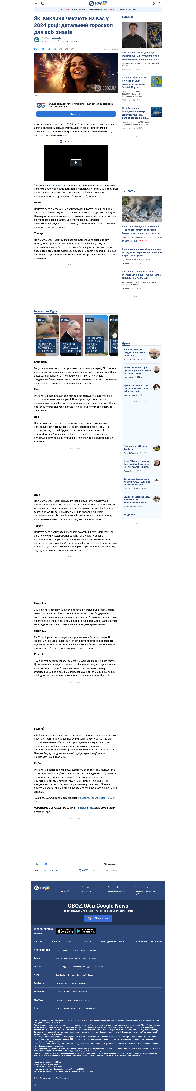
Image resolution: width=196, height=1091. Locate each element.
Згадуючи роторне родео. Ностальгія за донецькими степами (137, 500)
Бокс (84, 958)
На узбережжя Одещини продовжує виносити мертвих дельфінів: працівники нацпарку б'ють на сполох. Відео (134, 113)
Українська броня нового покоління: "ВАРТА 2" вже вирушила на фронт (137, 482)
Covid (87, 1000)
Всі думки (128, 515)
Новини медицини (63, 1000)
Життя (87, 941)
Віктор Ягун (128, 377)
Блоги (121, 941)
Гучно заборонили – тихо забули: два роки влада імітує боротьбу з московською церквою (136, 388)
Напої (67, 983)
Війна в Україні (78, 9)
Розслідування (108, 941)
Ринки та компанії (63, 992)
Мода (81, 1008)
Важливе (127, 16)
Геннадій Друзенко (131, 453)
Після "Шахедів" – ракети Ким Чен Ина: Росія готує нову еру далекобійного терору (136, 464)
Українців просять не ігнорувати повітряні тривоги (140, 64)
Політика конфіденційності (145, 887)
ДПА (89, 967)
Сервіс (90, 975)
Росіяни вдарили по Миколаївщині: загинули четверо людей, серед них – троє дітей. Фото (142, 252)
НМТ (101, 967)
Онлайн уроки (79, 967)
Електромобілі (73, 975)
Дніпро (84, 950)
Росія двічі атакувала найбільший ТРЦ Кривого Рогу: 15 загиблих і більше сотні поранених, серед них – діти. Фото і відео (141, 230)
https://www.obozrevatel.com (122, 1020)
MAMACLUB (78, 1000)
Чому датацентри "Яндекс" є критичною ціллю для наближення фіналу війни (135, 352)
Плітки (66, 1008)
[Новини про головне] (83, 871)
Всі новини (156, 941)
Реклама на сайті (63, 891)
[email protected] (65, 1071)
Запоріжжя (73, 950)
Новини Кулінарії (79, 983)
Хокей (77, 958)
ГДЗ (57, 967)
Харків (64, 950)
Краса (73, 1008)
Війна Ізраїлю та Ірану (97, 9)
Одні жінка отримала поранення (136, 260)
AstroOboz (46, 38)
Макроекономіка (80, 992)
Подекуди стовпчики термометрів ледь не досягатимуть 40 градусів (133, 93)
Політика (55, 941)
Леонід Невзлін (129, 471)
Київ (57, 950)
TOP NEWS (128, 190)
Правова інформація (116, 887)
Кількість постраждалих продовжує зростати (142, 237)
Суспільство (141, 941)
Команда (85, 887)
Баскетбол (68, 958)
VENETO (113, 9)
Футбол (59, 958)
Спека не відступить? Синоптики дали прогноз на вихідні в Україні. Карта (134, 82)
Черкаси (92, 950)
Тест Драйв (60, 975)
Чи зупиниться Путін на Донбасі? (135, 447)
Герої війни (64, 9)
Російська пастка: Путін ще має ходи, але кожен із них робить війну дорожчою (137, 370)
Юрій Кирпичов (130, 507)
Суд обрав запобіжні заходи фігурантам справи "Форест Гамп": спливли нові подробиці (141, 274)
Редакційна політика (50, 870)
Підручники (66, 967)
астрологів (55, 185)
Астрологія (56, 38)
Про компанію (62, 887)
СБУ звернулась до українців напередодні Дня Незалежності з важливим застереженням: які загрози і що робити (140, 56)
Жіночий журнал (92, 1008)
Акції (83, 975)
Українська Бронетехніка (133, 489)
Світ (69, 941)
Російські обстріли (128, 9)
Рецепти (59, 983)
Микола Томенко (130, 395)
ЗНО (95, 967)
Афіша (58, 1008)
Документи (86, 891)
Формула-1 (93, 958)
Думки (126, 343)
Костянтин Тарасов (131, 359)
